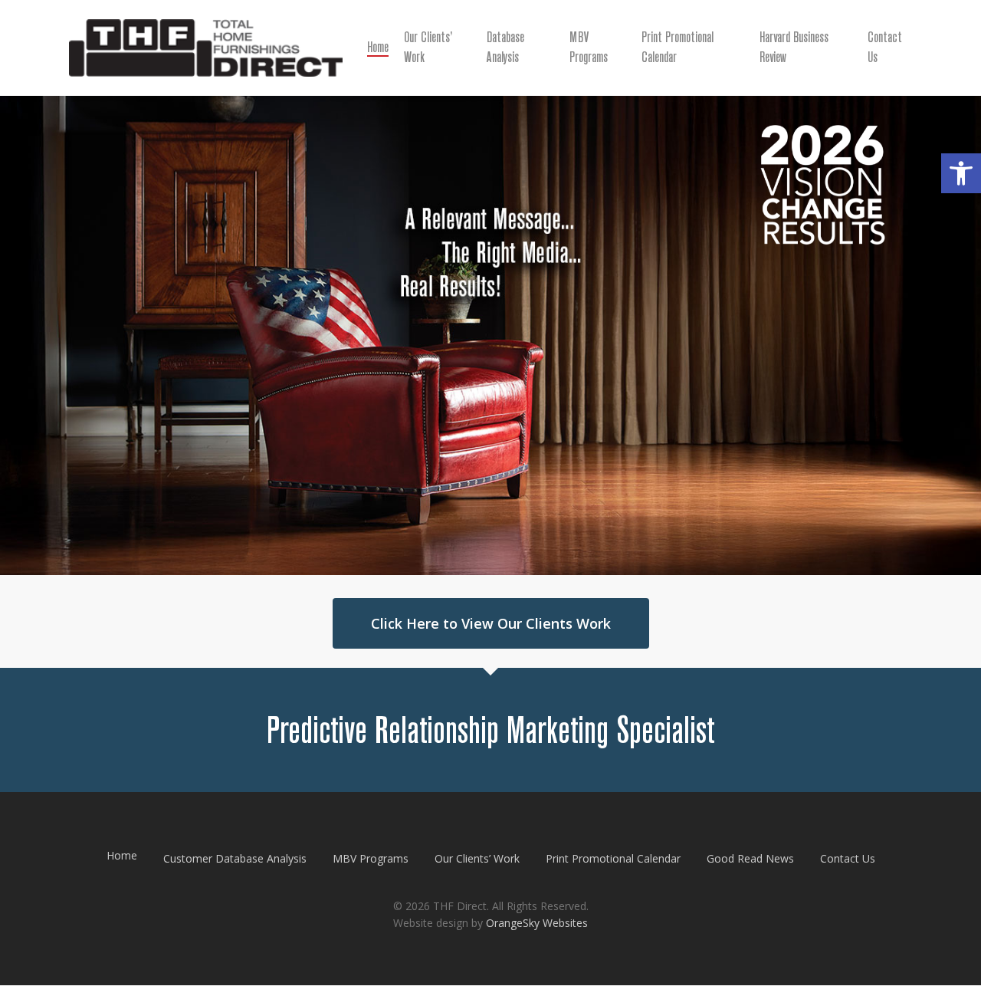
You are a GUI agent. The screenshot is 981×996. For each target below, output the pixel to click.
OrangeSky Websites (537, 922)
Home (122, 855)
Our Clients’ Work (477, 858)
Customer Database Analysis (235, 858)
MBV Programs (370, 858)
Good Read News (750, 858)
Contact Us (847, 858)
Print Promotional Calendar (613, 858)
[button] (961, 173)
